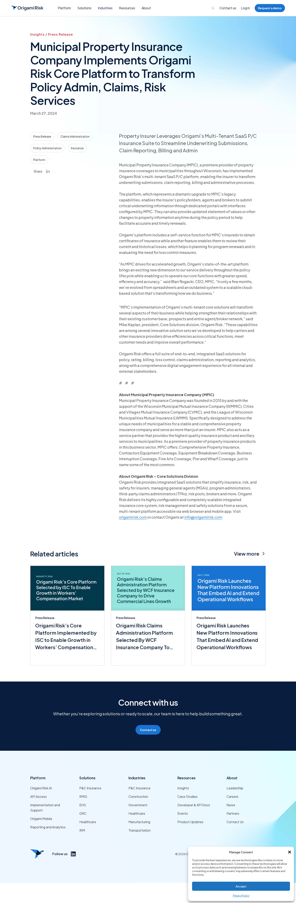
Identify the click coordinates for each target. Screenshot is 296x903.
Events (182, 813)
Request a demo (270, 8)
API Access (38, 796)
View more (246, 554)
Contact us (227, 8)
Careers (232, 796)
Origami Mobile (41, 819)
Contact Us (235, 822)
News (231, 805)
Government (137, 805)
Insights (183, 788)
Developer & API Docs (193, 805)
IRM (82, 830)
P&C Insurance (90, 788)
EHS (82, 805)
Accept (241, 886)
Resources (186, 777)
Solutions (87, 777)
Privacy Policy (241, 895)
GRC (83, 813)
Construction (138, 796)
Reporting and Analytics (48, 827)
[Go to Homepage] (27, 8)
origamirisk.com (133, 517)
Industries (136, 777)
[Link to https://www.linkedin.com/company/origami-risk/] (73, 854)
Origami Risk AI (41, 788)
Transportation (139, 830)
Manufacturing (139, 822)
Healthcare (87, 822)
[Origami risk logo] (37, 854)
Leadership (235, 788)
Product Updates (190, 822)
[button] (290, 852)
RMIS (83, 796)
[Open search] (213, 8)
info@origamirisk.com (203, 517)
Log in (245, 8)
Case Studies (187, 796)
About (232, 777)
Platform (38, 777)
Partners (233, 813)
